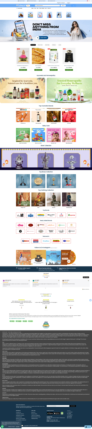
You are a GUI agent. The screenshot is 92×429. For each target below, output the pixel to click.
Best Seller (33, 44)
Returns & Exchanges (20, 418)
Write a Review (86, 277)
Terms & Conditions (35, 415)
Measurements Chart (35, 416)
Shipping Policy (34, 418)
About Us (33, 412)
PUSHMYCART (23, 5)
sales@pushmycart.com (54, 421)
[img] (46, 295)
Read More (5, 286)
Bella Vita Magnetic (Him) (69, 65)
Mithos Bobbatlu (38, 65)
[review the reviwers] (29, 280)
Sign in (63, 2)
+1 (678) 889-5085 (54, 420)
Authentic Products (20, 415)
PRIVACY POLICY (11, 426)
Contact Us (18, 412)
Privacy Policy (34, 413)
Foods (60, 44)
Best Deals (47, 44)
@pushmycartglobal (54, 247)
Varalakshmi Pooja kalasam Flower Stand (23, 65)
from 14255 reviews (45, 296)
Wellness (54, 44)
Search (63, 5)
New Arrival (40, 44)
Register (59, 2)
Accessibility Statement (21, 420)
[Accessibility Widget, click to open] (90, 300)
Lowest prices (19, 416)
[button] (45, 310)
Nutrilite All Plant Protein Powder (54, 65)
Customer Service (20, 413)
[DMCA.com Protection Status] (62, 413)
